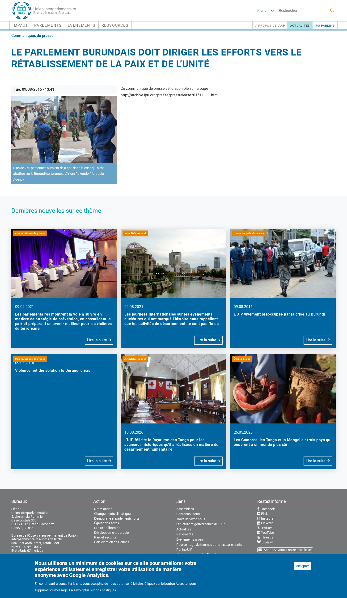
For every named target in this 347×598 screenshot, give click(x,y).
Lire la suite (97, 340)
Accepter (302, 566)
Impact (20, 25)
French (263, 10)
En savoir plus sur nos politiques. (93, 590)
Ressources (115, 25)
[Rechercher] (332, 10)
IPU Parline (324, 25)
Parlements (48, 25)
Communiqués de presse (32, 35)
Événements (82, 25)
